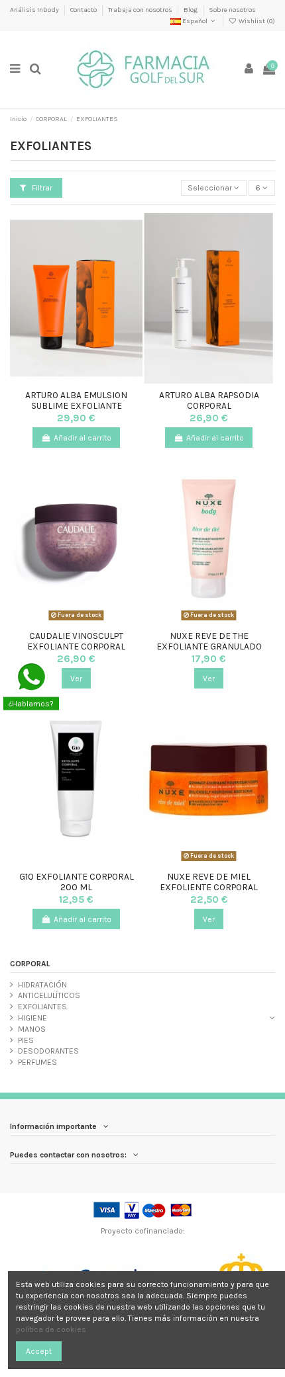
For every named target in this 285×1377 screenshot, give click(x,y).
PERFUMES (37, 1062)
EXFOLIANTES (42, 1006)
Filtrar (41, 187)
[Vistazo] (92, 380)
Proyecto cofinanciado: (143, 1230)
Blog (191, 10)
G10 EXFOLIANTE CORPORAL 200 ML (76, 881)
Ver (76, 678)
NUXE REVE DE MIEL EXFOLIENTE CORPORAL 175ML (209, 887)
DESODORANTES (48, 1051)
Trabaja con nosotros (141, 10)
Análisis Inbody (35, 10)
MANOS (32, 1029)
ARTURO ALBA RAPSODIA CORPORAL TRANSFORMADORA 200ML (209, 406)
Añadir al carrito (82, 437)
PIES (26, 1040)
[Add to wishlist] (61, 380)
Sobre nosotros (232, 10)
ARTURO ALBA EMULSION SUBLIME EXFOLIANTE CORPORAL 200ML (76, 406)
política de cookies (51, 1329)
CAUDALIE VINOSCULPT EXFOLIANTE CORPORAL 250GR (76, 646)
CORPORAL (30, 963)
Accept (39, 1351)
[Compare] (76, 380)
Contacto (84, 10)
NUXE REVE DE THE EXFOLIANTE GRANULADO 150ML (209, 646)
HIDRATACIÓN (42, 984)
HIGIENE (32, 1017)
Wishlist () (256, 21)
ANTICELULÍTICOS (49, 995)
